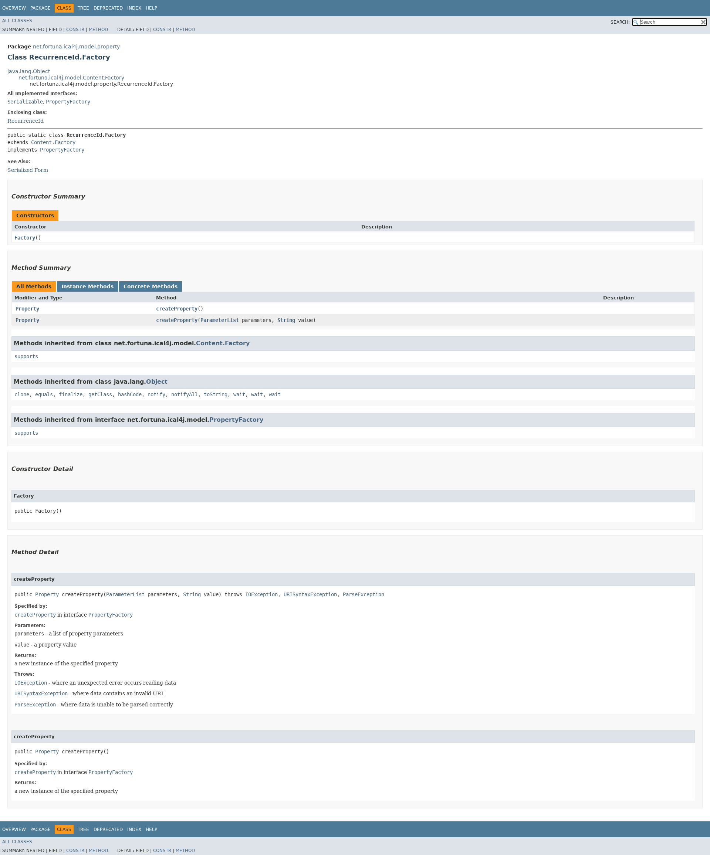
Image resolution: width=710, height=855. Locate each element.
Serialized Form (27, 170)
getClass (100, 394)
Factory (24, 238)
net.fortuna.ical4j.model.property (76, 47)
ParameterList (219, 320)
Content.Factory (53, 142)
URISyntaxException (310, 594)
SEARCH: (620, 22)
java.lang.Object (28, 71)
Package (40, 8)
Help (151, 8)
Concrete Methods (151, 286)
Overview (14, 8)
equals (44, 394)
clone (21, 394)
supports (26, 356)
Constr (75, 29)
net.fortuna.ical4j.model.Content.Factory (71, 78)
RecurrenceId (25, 121)
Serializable (25, 102)
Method (98, 29)
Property (27, 309)
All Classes (17, 20)
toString (215, 394)
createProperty (176, 309)
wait (239, 394)
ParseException (363, 594)
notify (156, 394)
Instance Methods (87, 286)
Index (134, 8)
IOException (261, 594)
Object (157, 381)
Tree (83, 8)
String (286, 320)
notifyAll (184, 394)
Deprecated (108, 8)
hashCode (130, 394)
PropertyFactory (68, 102)
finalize (70, 394)
